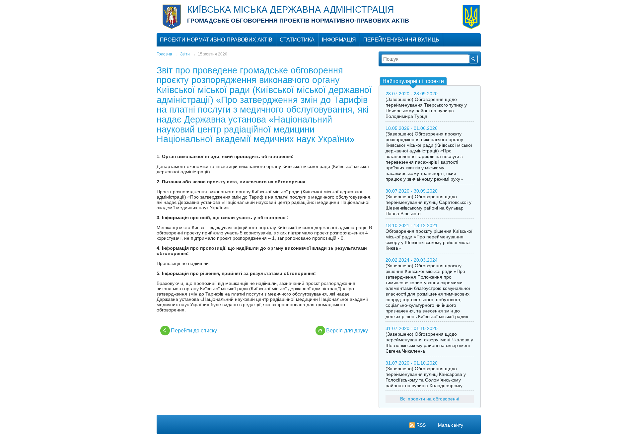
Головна (164, 54)
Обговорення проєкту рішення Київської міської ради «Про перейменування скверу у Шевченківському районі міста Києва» (429, 239)
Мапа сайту (450, 425)
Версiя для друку (347, 330)
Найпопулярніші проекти (413, 81)
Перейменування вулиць (401, 40)
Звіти (185, 54)
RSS (421, 425)
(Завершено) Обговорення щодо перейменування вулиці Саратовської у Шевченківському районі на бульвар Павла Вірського (428, 205)
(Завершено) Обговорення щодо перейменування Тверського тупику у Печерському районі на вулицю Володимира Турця (426, 108)
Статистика (297, 40)
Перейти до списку (194, 330)
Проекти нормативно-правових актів (216, 40)
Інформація (339, 40)
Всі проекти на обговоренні (429, 398)
